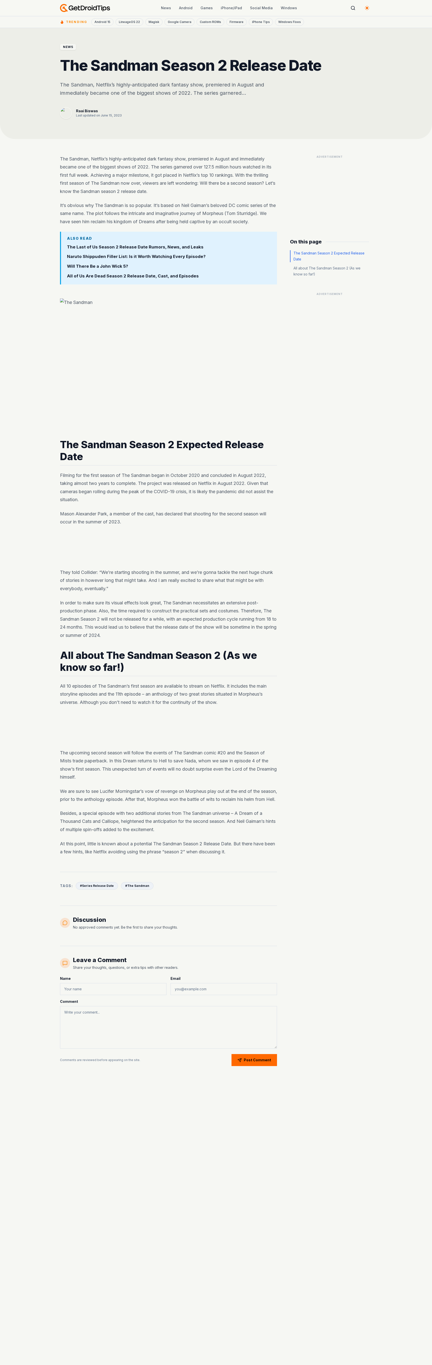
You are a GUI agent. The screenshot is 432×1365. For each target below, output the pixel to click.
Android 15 (102, 22)
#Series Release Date (97, 886)
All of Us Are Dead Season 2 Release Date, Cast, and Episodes (133, 275)
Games (206, 8)
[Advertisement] (169, 547)
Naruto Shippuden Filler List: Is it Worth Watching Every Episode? (136, 256)
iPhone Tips (261, 22)
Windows (289, 8)
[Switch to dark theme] (367, 8)
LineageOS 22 (129, 22)
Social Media (261, 8)
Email (175, 978)
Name (65, 978)
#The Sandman (137, 886)
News (166, 8)
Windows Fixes (289, 22)
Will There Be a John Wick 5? (97, 266)
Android (185, 8)
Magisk (153, 22)
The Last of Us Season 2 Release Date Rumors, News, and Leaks (135, 246)
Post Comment (257, 1060)
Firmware (237, 22)
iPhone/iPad (231, 8)
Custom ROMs (210, 22)
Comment (69, 1001)
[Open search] (353, 8)
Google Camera (179, 22)
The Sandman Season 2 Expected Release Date (329, 256)
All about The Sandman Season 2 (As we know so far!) (327, 271)
